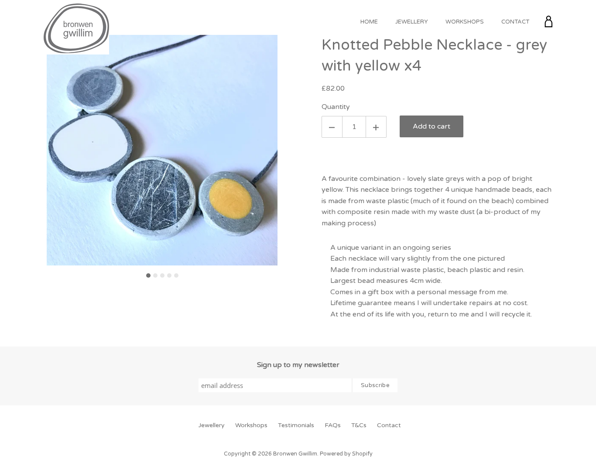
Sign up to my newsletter (298, 364)
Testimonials (296, 425)
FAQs (333, 425)
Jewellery (411, 21)
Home (369, 21)
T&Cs (359, 425)
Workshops (464, 21)
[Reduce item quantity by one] (332, 127)
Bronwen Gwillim (295, 454)
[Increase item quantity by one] (376, 127)
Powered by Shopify (346, 454)
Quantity (336, 106)
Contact (515, 21)
